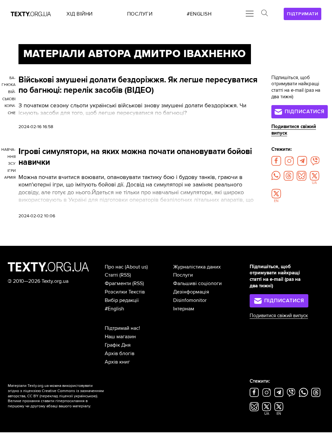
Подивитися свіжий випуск (279, 316)
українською (85, 396)
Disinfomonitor (190, 300)
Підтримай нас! (122, 328)
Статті (111, 275)
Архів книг (117, 362)
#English (114, 308)
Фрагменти (118, 283)
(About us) (136, 267)
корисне (10, 109)
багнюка (9, 82)
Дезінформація (191, 292)
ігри (11, 170)
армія (10, 177)
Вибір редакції (122, 300)
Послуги (183, 275)
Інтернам (183, 308)
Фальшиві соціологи (197, 283)
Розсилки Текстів (125, 292)
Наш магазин (120, 336)
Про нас (114, 267)
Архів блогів (120, 353)
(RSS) (125, 275)
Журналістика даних (197, 267)
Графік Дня (118, 345)
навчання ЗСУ (8, 156)
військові (9, 96)
